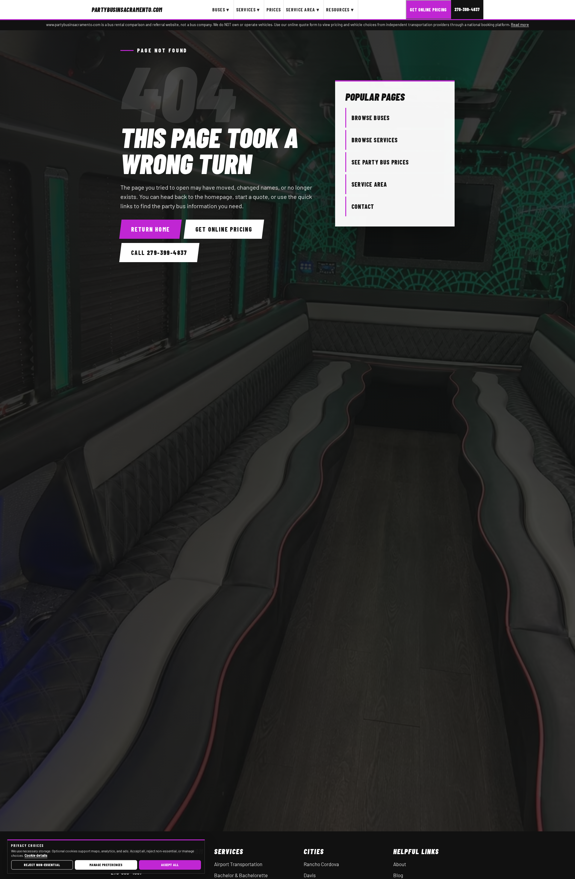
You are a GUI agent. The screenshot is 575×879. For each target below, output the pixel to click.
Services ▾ (248, 9)
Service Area (369, 184)
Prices (274, 9)
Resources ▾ (340, 9)
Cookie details (36, 855)
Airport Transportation (238, 864)
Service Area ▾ (302, 9)
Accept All (170, 865)
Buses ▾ (220, 9)
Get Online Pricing (428, 9)
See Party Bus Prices (380, 162)
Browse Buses (371, 117)
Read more (520, 24)
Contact (363, 206)
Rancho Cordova (321, 864)
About (399, 864)
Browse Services (375, 140)
